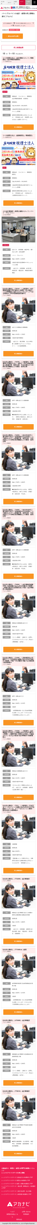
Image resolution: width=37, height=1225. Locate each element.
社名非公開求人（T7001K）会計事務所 (16, 1091)
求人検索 (2, 2)
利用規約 (26, 1214)
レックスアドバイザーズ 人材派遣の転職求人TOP (16, 1194)
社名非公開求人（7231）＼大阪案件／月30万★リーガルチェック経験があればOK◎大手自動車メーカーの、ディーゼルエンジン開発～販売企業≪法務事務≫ (18, 807)
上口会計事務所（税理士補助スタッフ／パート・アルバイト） (18, 212)
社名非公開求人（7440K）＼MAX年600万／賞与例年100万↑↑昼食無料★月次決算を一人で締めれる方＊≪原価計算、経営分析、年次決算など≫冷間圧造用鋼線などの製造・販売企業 (18, 438)
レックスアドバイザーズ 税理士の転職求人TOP (16, 1180)
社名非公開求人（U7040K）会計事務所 (16, 1020)
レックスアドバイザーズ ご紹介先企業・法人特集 (16, 1191)
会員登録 (28, 2)
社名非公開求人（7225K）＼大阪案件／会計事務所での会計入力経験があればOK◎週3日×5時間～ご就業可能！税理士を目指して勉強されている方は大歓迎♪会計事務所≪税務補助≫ (18, 734)
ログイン (21, 2)
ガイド (9, 2)
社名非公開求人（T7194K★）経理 (15, 949)
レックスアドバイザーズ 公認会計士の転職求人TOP (17, 1177)
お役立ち (15, 2)
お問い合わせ (26, 1211)
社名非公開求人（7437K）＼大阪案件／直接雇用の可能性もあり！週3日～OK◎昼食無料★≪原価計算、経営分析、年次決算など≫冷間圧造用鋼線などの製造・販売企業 (18, 364)
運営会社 (19, 1219)
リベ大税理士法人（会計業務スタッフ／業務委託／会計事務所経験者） (18, 59)
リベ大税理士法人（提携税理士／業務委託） (18, 135)
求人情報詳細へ (18, 127)
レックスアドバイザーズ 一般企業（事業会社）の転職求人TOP (18, 1187)
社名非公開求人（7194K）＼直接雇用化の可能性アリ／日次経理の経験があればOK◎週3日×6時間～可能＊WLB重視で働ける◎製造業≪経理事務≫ (18, 660)
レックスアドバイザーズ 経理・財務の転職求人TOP (17, 1184)
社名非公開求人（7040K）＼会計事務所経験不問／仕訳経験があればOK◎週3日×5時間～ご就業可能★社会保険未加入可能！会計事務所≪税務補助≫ (18, 586)
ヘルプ (12, 1211)
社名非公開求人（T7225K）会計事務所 (16, 879)
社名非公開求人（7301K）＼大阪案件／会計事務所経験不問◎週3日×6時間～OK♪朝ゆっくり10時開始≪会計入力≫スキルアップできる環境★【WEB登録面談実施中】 (18, 291)
